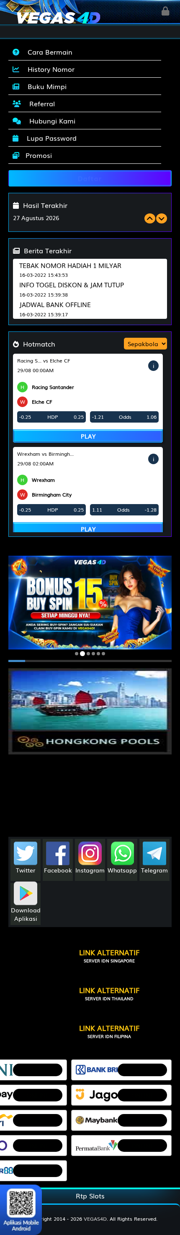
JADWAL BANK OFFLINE (55, 304)
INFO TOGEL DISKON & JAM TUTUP (71, 284)
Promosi (37, 155)
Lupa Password (50, 138)
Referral (40, 103)
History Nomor (49, 69)
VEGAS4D (95, 1218)
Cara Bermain (47, 52)
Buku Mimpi (45, 86)
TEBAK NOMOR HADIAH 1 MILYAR (70, 265)
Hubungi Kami (50, 121)
